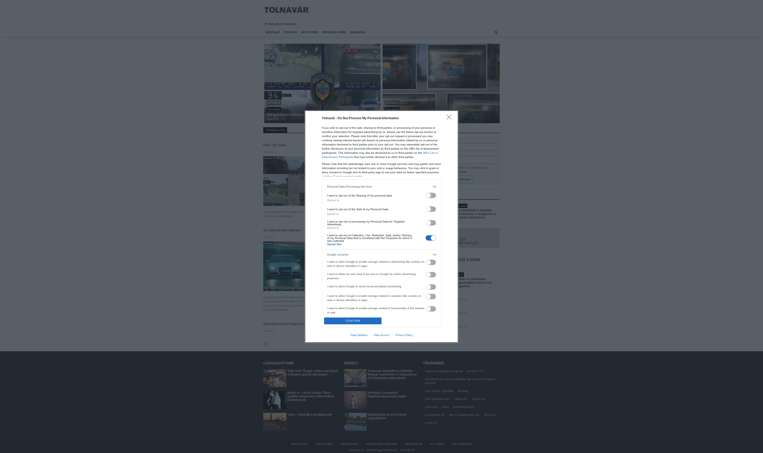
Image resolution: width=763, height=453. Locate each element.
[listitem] (381, 187)
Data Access (381, 335)
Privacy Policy (404, 335)
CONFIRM (353, 320)
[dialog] (381, 227)
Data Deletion (359, 335)
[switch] (431, 195)
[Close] (450, 118)
